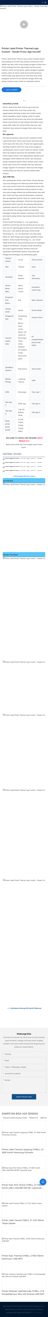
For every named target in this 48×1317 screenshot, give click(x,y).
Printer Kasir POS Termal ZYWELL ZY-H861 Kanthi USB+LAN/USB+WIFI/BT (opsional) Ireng (22, 1186)
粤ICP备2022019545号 (23, 1312)
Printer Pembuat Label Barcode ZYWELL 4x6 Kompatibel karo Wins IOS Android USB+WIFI (23, 1292)
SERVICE (43, 1118)
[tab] (24, 100)
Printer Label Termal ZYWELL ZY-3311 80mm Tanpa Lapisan (23, 1221)
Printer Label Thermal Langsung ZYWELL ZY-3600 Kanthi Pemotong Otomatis (23, 1151)
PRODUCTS (33, 1118)
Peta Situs (37, 1312)
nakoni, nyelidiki (11, 90)
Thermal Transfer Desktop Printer (15, 1118)
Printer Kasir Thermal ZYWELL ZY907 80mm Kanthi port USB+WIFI (23, 1257)
